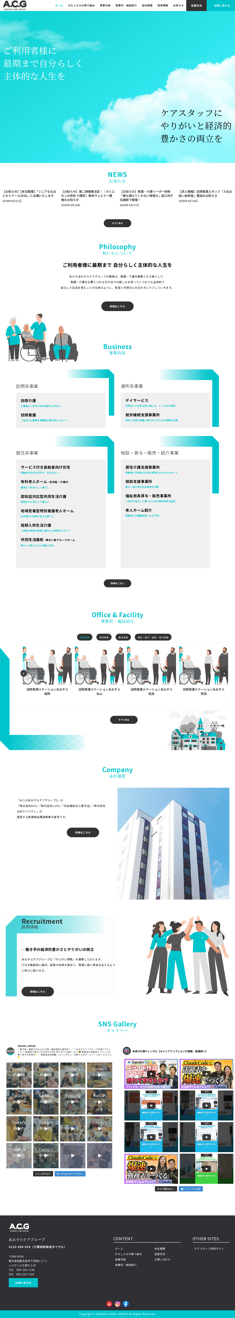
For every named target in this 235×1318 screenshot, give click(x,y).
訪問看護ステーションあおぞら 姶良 (151, 691)
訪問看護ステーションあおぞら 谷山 (99, 691)
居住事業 (123, 637)
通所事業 (104, 637)
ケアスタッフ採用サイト (209, 1248)
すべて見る (117, 223)
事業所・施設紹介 (126, 5)
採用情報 (162, 5)
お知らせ (178, 5)
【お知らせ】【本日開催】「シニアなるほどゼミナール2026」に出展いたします (29, 193)
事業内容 (105, 5)
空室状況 (196, 5)
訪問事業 (84, 637)
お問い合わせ (23, 1283)
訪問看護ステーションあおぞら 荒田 (204, 691)
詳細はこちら (117, 306)
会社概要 (147, 5)
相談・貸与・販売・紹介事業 (153, 637)
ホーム (59, 5)
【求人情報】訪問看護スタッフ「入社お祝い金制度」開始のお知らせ (205, 193)
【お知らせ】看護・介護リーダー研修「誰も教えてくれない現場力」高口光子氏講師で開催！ (146, 195)
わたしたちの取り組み (81, 5)
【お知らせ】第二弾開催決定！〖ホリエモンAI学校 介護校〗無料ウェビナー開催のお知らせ (88, 195)
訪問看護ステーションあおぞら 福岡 (47, 691)
